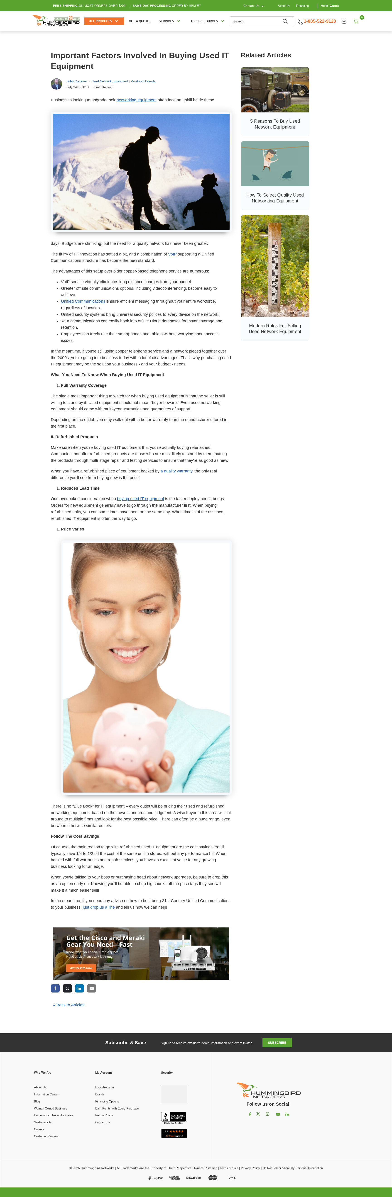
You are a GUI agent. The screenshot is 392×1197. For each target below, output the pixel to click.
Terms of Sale (229, 1168)
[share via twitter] (67, 988)
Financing (302, 5)
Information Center (46, 1094)
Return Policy (104, 1115)
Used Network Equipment (109, 81)
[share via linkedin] (79, 988)
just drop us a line (99, 907)
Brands (100, 1094)
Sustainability (43, 1122)
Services (166, 21)
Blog (37, 1101)
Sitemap (211, 1168)
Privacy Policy (250, 1168)
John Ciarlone (77, 81)
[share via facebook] (55, 988)
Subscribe (277, 1042)
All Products (100, 21)
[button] (174, 1091)
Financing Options (107, 1101)
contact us (251, 5)
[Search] (286, 21)
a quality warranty (176, 471)
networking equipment (137, 100)
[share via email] (91, 988)
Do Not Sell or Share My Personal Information (293, 1168)
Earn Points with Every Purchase (117, 1108)
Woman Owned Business (50, 1108)
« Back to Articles (68, 1005)
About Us (284, 5)
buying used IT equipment (140, 498)
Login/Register (104, 1087)
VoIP (172, 254)
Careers (39, 1129)
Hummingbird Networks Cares (53, 1115)
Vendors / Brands (143, 81)
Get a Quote (139, 21)
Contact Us (102, 1122)
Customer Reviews (46, 1136)
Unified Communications (83, 301)
